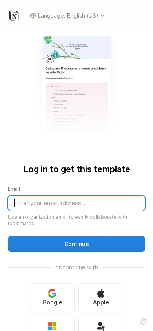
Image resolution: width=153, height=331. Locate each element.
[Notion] (16, 16)
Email (14, 189)
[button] (76, 244)
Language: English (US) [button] (68, 15)
